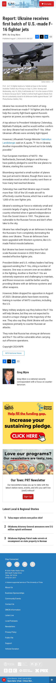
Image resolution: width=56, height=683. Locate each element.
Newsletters (10, 627)
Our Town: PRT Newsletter (28, 480)
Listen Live (9, 615)
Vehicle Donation (12, 649)
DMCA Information (13, 610)
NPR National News (13, 353)
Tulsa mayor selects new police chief (25, 517)
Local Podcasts (11, 621)
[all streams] (52, 680)
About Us (9, 587)
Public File (9, 638)
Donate (47, 4)
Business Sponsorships (14, 593)
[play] (4, 679)
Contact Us (9, 604)
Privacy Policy (10, 632)
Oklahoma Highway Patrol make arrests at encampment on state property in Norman (27, 540)
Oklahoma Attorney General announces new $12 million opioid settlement (30, 528)
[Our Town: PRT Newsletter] (28, 461)
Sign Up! (28, 496)
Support (8, 643)
